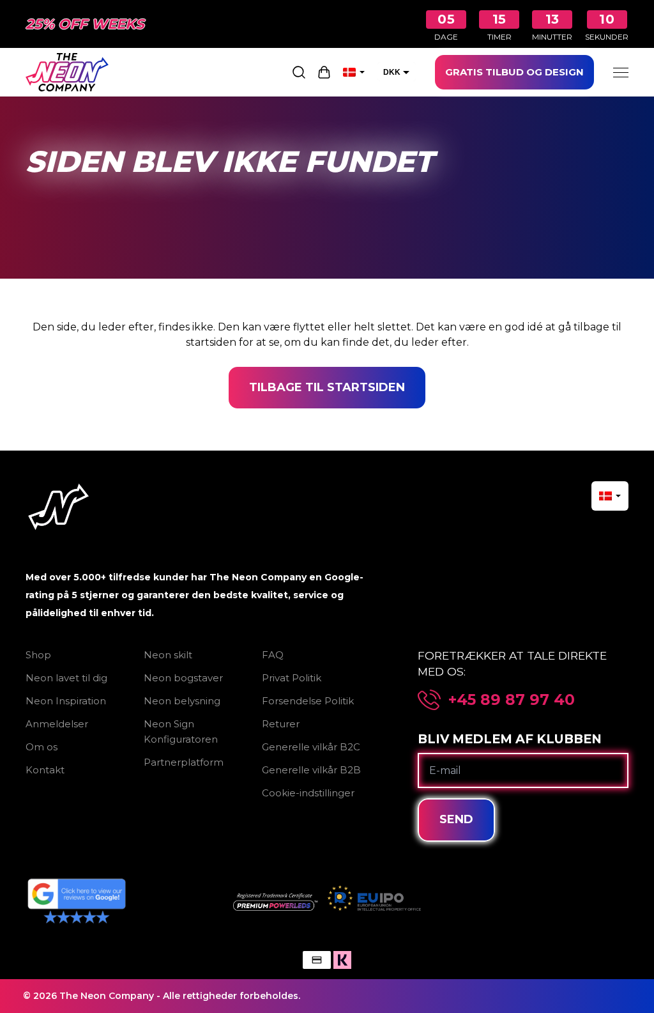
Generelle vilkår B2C (311, 747)
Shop (38, 655)
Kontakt (45, 770)
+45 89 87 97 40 (511, 700)
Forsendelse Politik (308, 701)
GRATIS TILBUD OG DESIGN (514, 72)
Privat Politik (291, 678)
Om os (41, 747)
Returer (281, 724)
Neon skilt (168, 655)
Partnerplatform (184, 762)
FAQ (273, 655)
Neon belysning (182, 701)
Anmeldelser (57, 724)
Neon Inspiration (66, 701)
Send (456, 819)
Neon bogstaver (183, 678)
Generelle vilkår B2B (311, 770)
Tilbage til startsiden (327, 387)
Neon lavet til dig (66, 678)
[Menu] (620, 72)
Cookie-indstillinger (308, 793)
